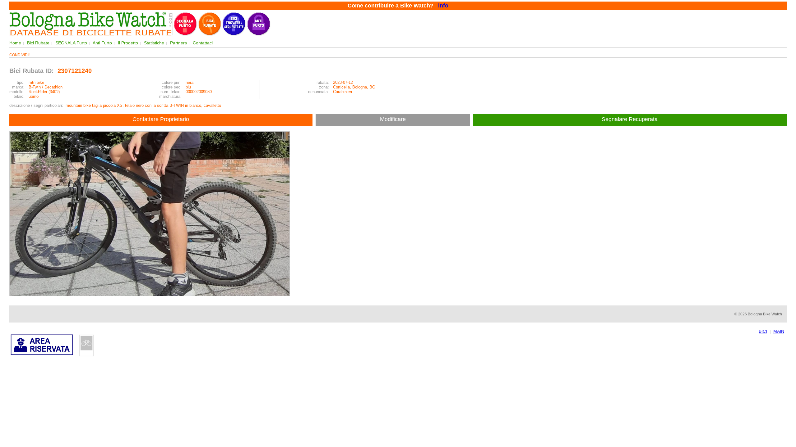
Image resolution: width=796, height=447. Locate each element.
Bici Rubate (38, 42)
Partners (178, 42)
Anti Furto (102, 42)
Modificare (393, 119)
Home (15, 42)
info (443, 5)
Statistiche (154, 42)
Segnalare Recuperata (630, 119)
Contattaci (203, 42)
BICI (763, 331)
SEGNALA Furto (71, 42)
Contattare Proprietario (160, 119)
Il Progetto (128, 42)
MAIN (778, 331)
